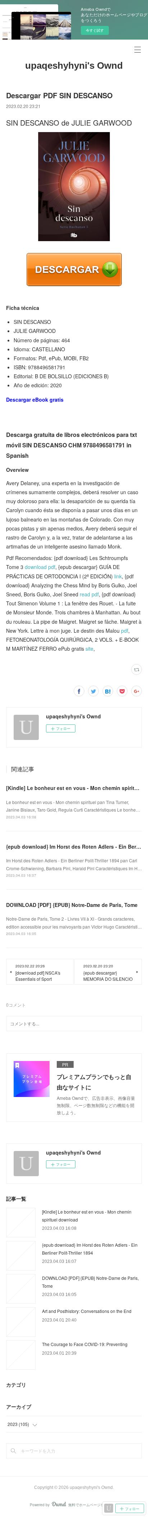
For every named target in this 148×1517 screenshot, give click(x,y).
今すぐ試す (95, 30)
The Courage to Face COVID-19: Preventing (85, 1344)
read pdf (89, 594)
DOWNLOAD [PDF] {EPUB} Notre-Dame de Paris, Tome (72, 904)
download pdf (40, 566)
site (89, 648)
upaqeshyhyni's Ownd (74, 65)
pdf (124, 630)
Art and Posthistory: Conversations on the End (86, 1311)
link (118, 576)
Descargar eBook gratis (35, 399)
